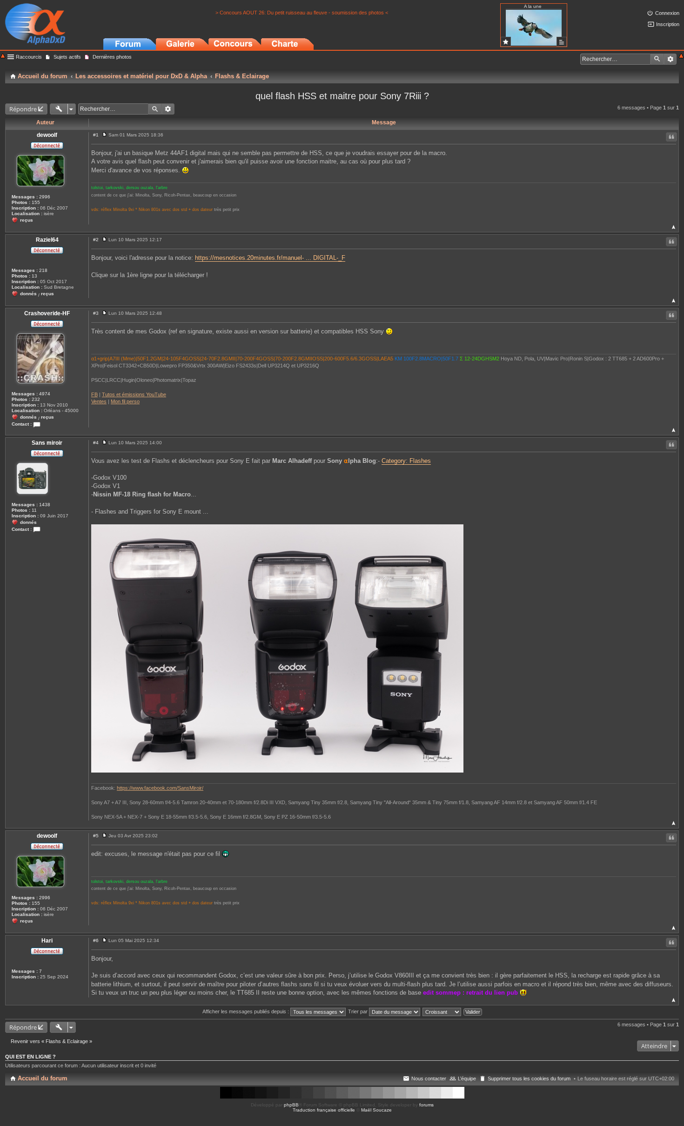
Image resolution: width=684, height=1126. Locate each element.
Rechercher (657, 59)
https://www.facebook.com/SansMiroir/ (160, 788)
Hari (47, 940)
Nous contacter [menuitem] (428, 1078)
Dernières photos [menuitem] (112, 57)
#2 (96, 239)
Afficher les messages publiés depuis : (246, 1011)
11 (34, 510)
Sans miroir (47, 443)
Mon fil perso (125, 401)
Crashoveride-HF (47, 313)
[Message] (104, 134)
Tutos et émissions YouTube (134, 394)
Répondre (23, 109)
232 (36, 399)
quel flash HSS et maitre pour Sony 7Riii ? (342, 96)
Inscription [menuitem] (667, 24)
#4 (96, 442)
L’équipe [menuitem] (467, 1078)
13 (34, 275)
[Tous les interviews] (562, 42)
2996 (44, 196)
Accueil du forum (42, 1078)
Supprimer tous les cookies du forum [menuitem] (529, 1078)
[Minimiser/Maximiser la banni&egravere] (2, 56)
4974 (44, 393)
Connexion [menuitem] (667, 13)
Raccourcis (29, 57)
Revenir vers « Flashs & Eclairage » (51, 1041)
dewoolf (47, 135)
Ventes (99, 401)
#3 (96, 313)
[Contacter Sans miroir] (36, 529)
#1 (96, 134)
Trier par (358, 1011)
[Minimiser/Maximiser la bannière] (681, 56)
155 (36, 202)
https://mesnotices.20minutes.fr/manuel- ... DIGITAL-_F (270, 257)
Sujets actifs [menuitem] (67, 57)
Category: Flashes (406, 460)
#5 (96, 835)
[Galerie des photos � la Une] (506, 42)
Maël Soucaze (376, 1109)
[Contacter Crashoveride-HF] (36, 424)
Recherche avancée (670, 59)
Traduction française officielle (324, 1109)
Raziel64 (47, 240)
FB (94, 394)
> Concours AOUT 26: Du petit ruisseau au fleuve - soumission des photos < (301, 12)
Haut (673, 227)
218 (43, 270)
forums (426, 1104)
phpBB (291, 1104)
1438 (44, 504)
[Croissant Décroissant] (442, 1011)
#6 (96, 940)
